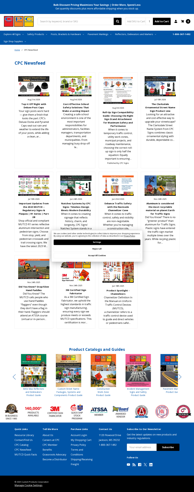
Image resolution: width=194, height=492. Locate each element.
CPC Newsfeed (23, 449)
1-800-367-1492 (181, 34)
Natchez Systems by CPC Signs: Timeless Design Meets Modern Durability (76, 207)
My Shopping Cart (81, 440)
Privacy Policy (78, 445)
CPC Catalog (21, 445)
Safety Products (35, 34)
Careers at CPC (51, 440)
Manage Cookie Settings (28, 485)
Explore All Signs (12, 34)
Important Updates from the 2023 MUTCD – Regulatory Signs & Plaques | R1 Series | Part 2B (34, 210)
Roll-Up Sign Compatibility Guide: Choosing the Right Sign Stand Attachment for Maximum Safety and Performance (118, 119)
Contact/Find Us (24, 440)
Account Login (79, 435)
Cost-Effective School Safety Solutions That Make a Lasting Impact (75, 107)
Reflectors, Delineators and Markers (134, 34)
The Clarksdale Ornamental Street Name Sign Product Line (160, 107)
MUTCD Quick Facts (26, 454)
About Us (48, 435)
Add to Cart (162, 21)
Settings (97, 242)
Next (180, 376)
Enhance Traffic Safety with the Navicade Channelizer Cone (118, 207)
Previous (14, 376)
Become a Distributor (55, 459)
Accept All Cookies (97, 255)
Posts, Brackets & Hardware (66, 34)
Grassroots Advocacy (54, 454)
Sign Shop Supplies (13, 41)
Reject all (97, 249)
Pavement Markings (98, 34)
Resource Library (24, 435)
